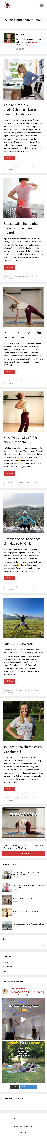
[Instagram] (23, 49)
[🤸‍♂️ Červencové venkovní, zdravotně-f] (23, 1062)
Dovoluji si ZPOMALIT (20, 643)
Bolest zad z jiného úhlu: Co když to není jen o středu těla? (21, 228)
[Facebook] (20, 49)
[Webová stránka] (17, 49)
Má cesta (5, 962)
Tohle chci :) (23, 853)
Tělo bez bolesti (7, 966)
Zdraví (4, 971)
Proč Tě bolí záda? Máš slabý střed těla (20, 439)
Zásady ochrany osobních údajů (23, 1119)
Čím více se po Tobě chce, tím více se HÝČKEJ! (22, 541)
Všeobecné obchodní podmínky (23, 1126)
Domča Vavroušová (22, 167)
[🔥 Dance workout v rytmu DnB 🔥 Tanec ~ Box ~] (23, 1019)
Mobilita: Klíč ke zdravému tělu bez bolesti (23, 335)
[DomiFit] (7, 5)
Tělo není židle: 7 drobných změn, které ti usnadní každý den (21, 109)
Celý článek (9, 158)
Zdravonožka (35, 42)
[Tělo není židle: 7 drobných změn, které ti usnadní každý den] (7, 874)
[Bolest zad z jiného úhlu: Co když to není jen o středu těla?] (7, 887)
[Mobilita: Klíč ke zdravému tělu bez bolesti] (7, 900)
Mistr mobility (22, 45)
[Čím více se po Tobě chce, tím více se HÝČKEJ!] (7, 925)
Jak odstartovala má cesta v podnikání (23, 749)
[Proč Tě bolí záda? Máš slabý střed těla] (7, 912)
